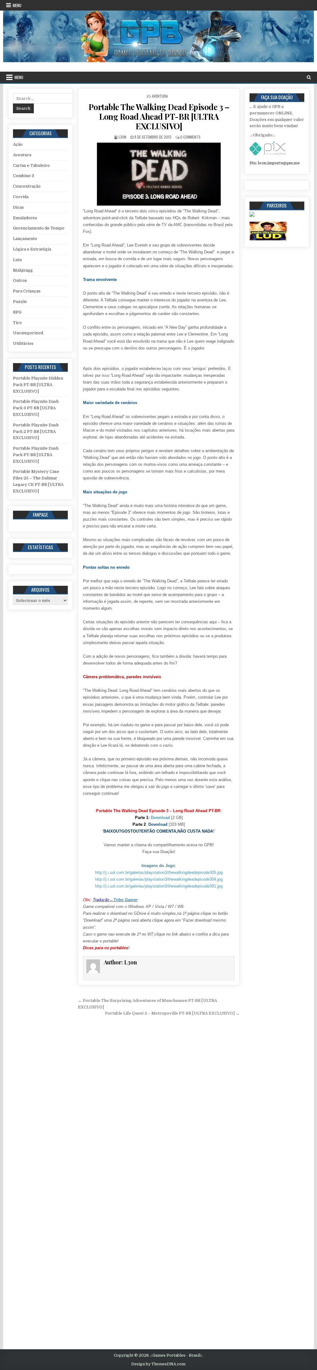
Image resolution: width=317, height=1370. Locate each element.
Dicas (18, 207)
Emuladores (25, 218)
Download (160, 817)
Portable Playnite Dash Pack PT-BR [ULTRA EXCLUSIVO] (36, 455)
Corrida (20, 196)
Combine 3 (23, 175)
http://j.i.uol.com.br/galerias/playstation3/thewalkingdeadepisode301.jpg (159, 886)
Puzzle (20, 301)
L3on (122, 137)
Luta (17, 259)
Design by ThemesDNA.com (158, 1364)
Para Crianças (27, 291)
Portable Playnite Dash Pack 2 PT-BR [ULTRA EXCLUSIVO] (36, 431)
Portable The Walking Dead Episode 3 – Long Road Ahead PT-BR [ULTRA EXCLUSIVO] (159, 116)
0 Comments (190, 137)
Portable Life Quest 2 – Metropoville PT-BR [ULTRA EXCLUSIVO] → (172, 1013)
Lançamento (25, 238)
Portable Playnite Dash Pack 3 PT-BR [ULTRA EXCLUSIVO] (36, 408)
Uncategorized (28, 333)
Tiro (17, 322)
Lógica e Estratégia (32, 249)
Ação (18, 144)
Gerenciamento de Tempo (38, 228)
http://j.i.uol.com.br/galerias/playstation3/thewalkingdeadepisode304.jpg (159, 879)
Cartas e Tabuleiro (31, 165)
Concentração (27, 186)
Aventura (160, 96)
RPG (17, 312)
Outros (20, 280)
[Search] (309, 77)
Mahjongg (23, 270)
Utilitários (23, 343)
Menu (17, 5)
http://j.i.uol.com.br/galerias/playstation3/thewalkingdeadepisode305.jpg (159, 872)
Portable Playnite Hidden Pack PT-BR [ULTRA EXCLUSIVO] (38, 385)
